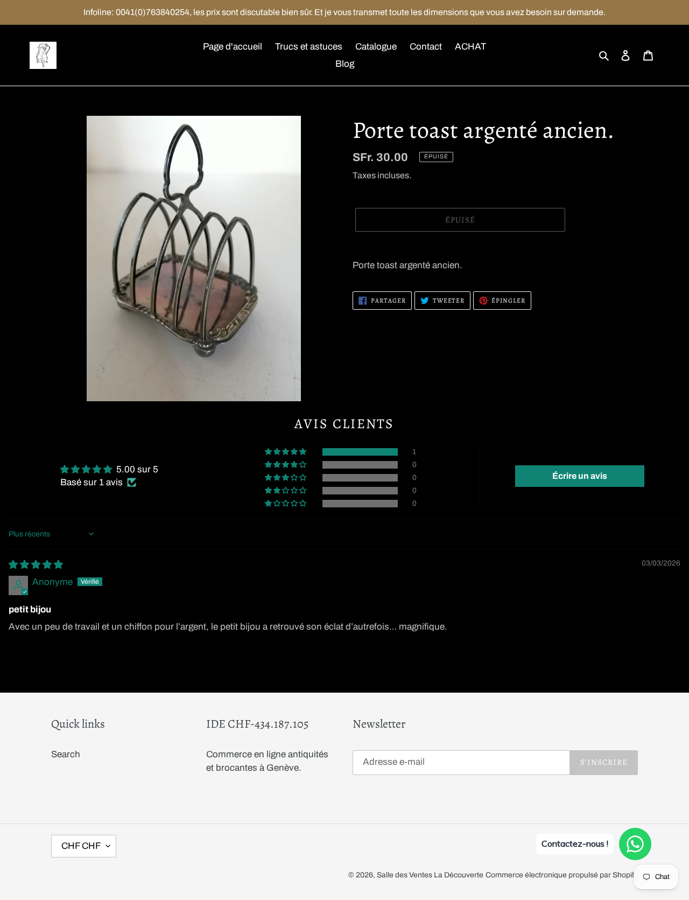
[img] (36, 565)
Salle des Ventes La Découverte (430, 875)
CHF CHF (81, 846)
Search (65, 754)
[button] (286, 452)
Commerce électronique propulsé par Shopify (562, 875)
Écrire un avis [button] (579, 475)
